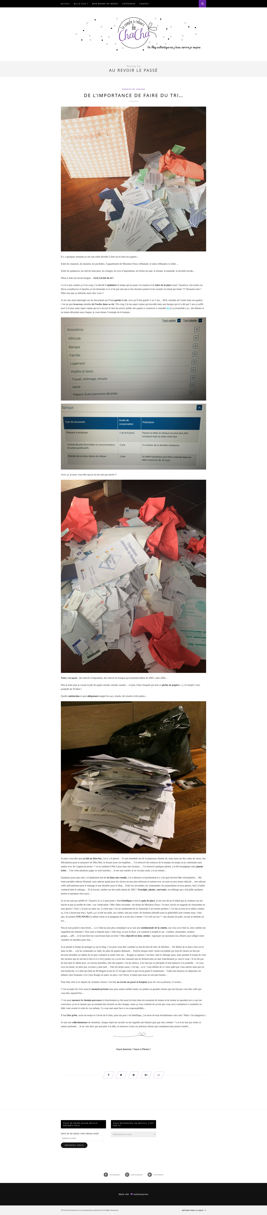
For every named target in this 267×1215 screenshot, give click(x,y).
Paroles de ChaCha (133, 89)
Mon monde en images (105, 3)
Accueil (65, 3)
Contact (144, 3)
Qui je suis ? (81, 3)
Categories (128, 3)
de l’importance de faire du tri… (133, 95)
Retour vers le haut (193, 1210)
